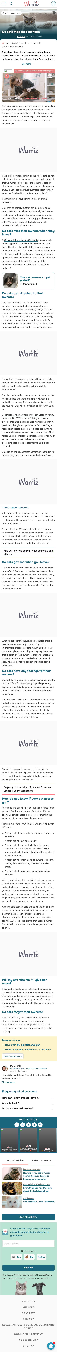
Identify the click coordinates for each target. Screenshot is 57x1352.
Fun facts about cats (13, 46)
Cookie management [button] (28, 1334)
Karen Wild (21, 36)
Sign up (28, 1267)
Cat (31, 1257)
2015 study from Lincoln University (21, 240)
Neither (41, 1257)
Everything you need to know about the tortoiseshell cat (37, 1189)
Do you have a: (28, 1251)
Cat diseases (28, 1198)
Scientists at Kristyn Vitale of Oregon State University (28, 415)
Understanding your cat (29, 43)
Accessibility (28, 1340)
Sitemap (28, 1345)
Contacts (29, 1313)
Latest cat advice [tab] (41, 1160)
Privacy (28, 1319)
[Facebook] (16, 1124)
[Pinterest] (40, 1124)
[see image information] (54, 12)
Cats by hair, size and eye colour (36, 1184)
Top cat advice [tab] (15, 1160)
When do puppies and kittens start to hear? (28, 1049)
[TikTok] (34, 1124)
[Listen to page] (51, 1346)
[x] (22, 1124)
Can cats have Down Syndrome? (39, 1201)
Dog (19, 1257)
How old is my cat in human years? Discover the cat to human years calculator (36, 1176)
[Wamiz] (33, 3)
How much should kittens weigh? (22, 1044)
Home (7, 43)
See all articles (28, 1217)
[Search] (11, 4)
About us (28, 1301)
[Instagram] (28, 1124)
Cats (14, 43)
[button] (28, 1098)
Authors (28, 1307)
